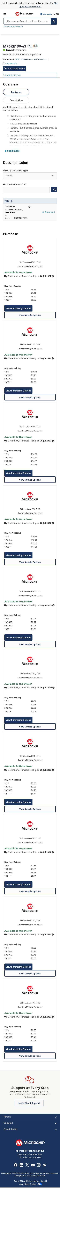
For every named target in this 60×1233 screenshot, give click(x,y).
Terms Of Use (19, 1181)
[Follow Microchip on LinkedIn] (21, 1165)
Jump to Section (13, 75)
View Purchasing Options (18, 308)
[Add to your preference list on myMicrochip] (29, 46)
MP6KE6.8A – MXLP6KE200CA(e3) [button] (33, 59)
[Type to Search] (54, 189)
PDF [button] (17, 59)
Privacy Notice (33, 1181)
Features (16, 92)
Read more (13, 150)
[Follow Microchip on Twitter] (27, 1165)
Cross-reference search (13, 26)
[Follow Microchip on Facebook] (15, 1165)
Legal (43, 1181)
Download (49, 212)
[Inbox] (57, 14)
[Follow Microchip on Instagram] (38, 1165)
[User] (47, 14)
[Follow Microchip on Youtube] (33, 1165)
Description (16, 100)
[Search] (54, 21)
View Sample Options (30, 315)
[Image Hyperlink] (24, 15)
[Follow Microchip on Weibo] (44, 1165)
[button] (10, 62)
